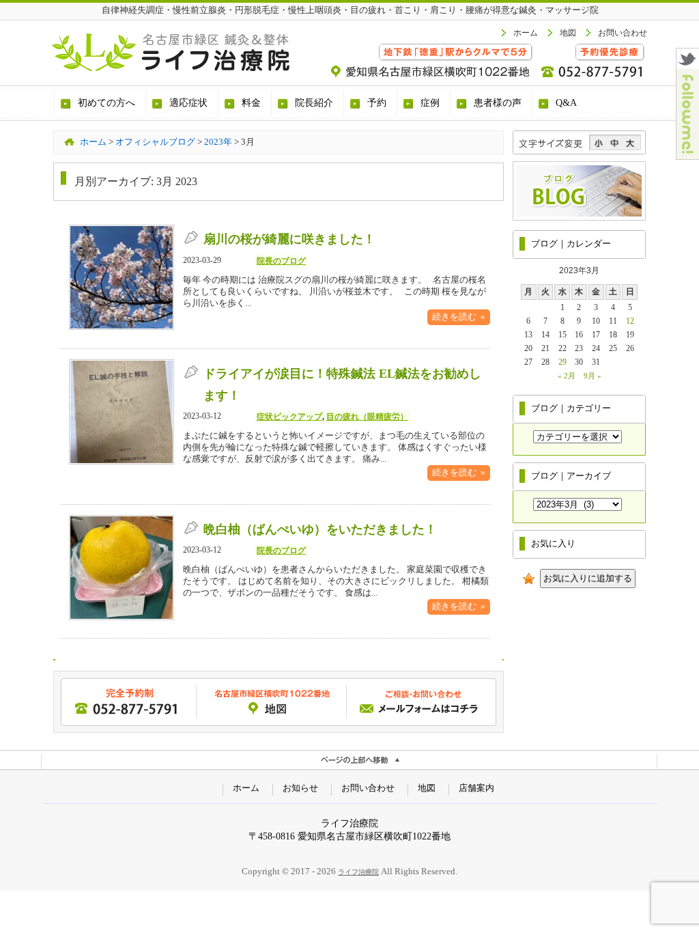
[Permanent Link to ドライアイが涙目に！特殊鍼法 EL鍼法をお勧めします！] (121, 461)
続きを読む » (458, 317)
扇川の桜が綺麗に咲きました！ (289, 239)
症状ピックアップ (289, 417)
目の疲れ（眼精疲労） (367, 417)
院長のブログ (281, 261)
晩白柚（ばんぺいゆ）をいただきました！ (320, 529)
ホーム (525, 33)
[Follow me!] (687, 155)
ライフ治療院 (358, 872)
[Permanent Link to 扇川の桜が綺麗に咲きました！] (121, 327)
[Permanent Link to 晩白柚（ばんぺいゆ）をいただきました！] (121, 617)
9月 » (592, 376)
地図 (568, 33)
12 (630, 321)
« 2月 (566, 376)
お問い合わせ (622, 33)
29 (562, 362)
